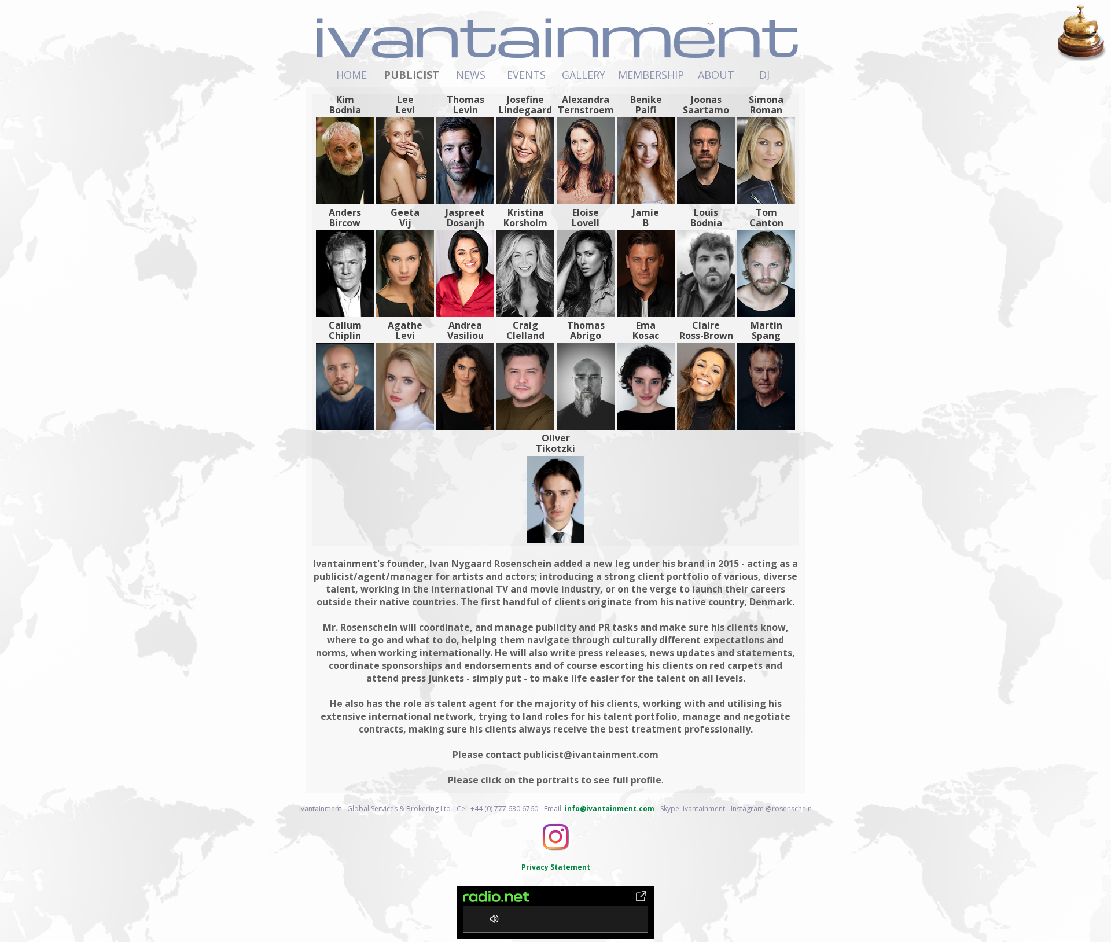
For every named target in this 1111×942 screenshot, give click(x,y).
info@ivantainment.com (609, 809)
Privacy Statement (555, 867)
